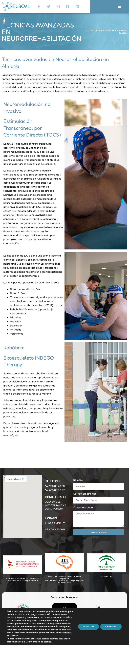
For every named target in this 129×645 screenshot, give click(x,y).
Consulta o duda (83, 507)
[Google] (67, 6)
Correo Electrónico (85, 493)
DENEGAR (111, 626)
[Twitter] (48, 6)
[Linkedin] (77, 6)
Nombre (78, 479)
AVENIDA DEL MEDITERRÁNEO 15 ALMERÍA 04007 (55, 505)
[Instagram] (58, 6)
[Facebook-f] (38, 6)
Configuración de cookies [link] (38, 641)
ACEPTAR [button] (88, 626)
